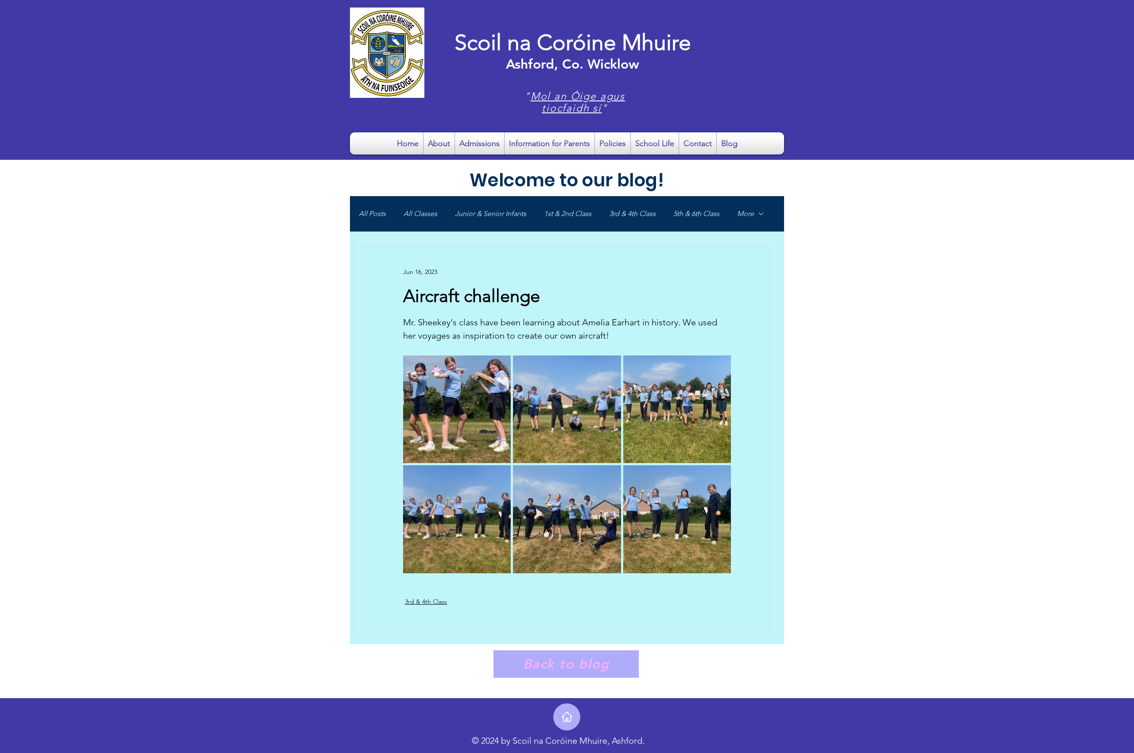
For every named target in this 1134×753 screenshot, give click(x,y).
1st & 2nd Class (567, 213)
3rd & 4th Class (632, 213)
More (745, 213)
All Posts (372, 213)
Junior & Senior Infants (490, 213)
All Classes (420, 213)
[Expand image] (457, 409)
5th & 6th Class (696, 213)
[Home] (566, 716)
